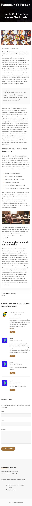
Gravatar (12, 328)
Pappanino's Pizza (14, 5)
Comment (4, 429)
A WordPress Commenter (17, 312)
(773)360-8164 (12, 490)
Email (3, 420)
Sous (7, 40)
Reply (12, 332)
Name (3, 411)
